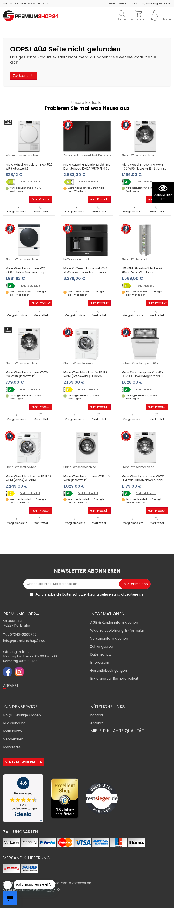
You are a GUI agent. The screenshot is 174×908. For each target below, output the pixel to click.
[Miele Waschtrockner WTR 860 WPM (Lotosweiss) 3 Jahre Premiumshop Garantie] (86, 344)
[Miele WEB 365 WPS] (69, 493)
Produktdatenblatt (30, 181)
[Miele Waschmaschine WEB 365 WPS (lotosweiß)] (86, 447)
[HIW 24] (50, 890)
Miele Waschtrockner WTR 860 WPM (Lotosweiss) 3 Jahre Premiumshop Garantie (86, 376)
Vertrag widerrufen (23, 762)
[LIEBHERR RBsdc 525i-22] (128, 285)
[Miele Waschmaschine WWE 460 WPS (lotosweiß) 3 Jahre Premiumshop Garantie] (145, 136)
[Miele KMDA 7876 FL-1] (69, 182)
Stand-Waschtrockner (78, 363)
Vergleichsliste (17, 211)
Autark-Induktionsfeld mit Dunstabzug (89, 155)
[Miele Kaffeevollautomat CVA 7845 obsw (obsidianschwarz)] (86, 240)
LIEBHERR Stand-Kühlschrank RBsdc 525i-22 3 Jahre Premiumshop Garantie (142, 272)
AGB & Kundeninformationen (114, 622)
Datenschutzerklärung (80, 594)
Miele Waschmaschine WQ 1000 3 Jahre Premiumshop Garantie (25, 272)
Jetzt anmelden (135, 584)
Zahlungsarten (102, 646)
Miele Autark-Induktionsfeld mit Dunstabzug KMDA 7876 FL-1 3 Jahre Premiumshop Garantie (86, 168)
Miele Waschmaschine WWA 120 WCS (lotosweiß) (27, 374)
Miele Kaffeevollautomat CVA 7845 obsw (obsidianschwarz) (85, 270)
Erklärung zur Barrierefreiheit (114, 678)
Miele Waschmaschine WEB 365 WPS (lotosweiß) (86, 478)
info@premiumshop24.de (24, 640)
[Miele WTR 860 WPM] (69, 389)
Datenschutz (101, 654)
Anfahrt (96, 723)
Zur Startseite (24, 75)
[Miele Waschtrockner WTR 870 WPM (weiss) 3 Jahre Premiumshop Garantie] (29, 447)
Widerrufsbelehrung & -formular (117, 630)
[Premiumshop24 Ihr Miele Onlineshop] (31, 15)
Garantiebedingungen (108, 670)
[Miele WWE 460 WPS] (128, 182)
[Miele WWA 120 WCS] (12, 389)
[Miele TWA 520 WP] (12, 182)
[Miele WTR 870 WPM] (12, 493)
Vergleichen (13, 739)
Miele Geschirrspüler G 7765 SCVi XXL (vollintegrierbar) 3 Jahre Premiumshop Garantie (143, 376)
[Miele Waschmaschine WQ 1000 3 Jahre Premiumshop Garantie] (29, 240)
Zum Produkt (41, 199)
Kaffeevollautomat (76, 259)
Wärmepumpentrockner (22, 155)
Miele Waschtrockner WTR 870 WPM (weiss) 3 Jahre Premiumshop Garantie (28, 480)
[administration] (58, 889)
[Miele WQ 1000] (12, 285)
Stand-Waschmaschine (138, 155)
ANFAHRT (11, 685)
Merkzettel (41, 211)
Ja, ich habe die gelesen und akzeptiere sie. (89, 594)
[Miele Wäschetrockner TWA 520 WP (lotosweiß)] (29, 136)
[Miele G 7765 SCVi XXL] (128, 389)
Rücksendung (14, 723)
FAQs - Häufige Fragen (22, 715)
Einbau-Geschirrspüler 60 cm (142, 363)
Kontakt (97, 715)
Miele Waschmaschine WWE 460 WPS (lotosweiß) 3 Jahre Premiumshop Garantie (143, 168)
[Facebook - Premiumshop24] (7, 672)
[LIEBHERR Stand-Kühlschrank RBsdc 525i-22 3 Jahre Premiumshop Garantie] (145, 240)
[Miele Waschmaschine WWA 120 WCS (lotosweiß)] (29, 344)
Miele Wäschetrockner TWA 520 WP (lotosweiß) (29, 166)
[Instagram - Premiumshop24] (19, 672)
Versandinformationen (109, 638)
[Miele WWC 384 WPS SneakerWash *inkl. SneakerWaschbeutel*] (128, 493)
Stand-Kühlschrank (135, 259)
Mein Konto (12, 731)
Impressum (99, 662)
